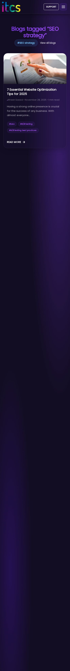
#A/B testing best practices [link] (23, 130)
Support (51, 6)
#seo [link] (11, 124)
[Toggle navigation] (63, 6)
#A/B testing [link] (26, 124)
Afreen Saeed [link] (15, 99)
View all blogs (48, 43)
